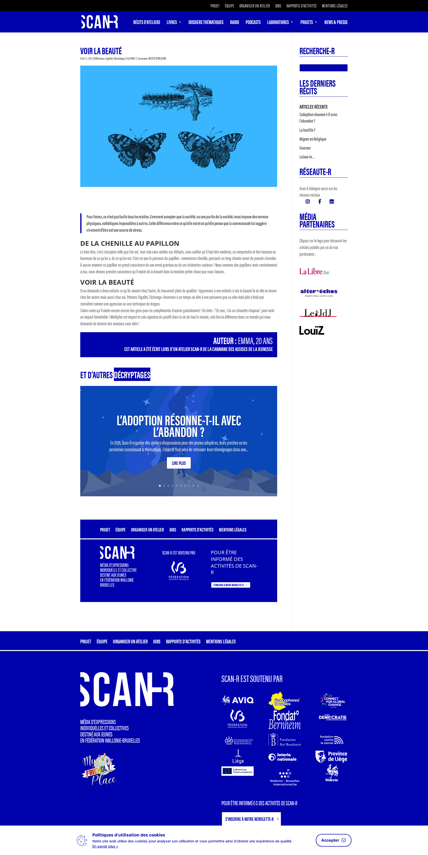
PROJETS (306, 22)
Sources (305, 147)
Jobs (278, 6)
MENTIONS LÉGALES (335, 6)
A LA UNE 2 (131, 58)
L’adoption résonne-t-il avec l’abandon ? (179, 425)
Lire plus (179, 462)
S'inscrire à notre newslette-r (229, 584)
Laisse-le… (307, 156)
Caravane (142, 58)
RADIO (234, 22)
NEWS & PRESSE (336, 22)
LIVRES (172, 22)
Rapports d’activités (302, 6)
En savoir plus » (105, 846)
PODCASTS (253, 22)
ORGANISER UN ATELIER (255, 6)
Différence (99, 58)
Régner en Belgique (312, 138)
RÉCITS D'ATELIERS (157, 58)
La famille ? (307, 129)
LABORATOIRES (278, 22)
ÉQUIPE (229, 6)
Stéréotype (119, 58)
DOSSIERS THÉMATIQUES (205, 22)
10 (198, 486)
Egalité (109, 58)
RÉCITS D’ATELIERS (146, 22)
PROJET (215, 6)
